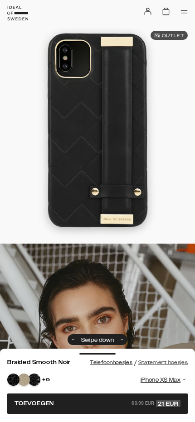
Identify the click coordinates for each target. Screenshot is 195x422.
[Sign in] (148, 11)
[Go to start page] (17, 13)
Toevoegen (97, 403)
